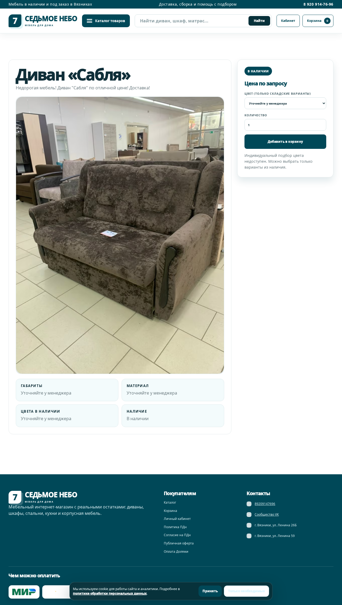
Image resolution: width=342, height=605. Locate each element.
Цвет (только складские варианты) (277, 93)
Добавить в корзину (285, 141)
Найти (259, 20)
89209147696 (265, 503)
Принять (210, 591)
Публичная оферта (179, 543)
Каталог (170, 502)
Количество (255, 115)
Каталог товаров (110, 20)
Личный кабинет (177, 518)
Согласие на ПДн (177, 535)
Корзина (317, 20)
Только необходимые (246, 591)
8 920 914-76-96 (318, 4)
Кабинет (288, 20)
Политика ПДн (175, 527)
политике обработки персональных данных (110, 593)
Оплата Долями (176, 551)
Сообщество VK (267, 514)
